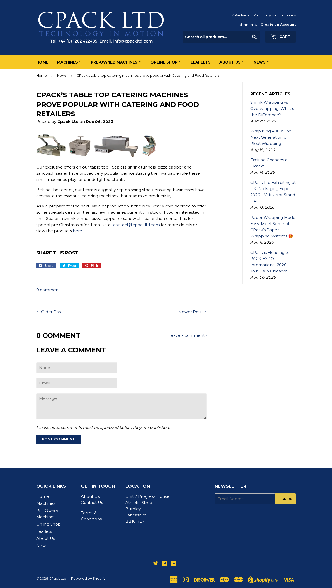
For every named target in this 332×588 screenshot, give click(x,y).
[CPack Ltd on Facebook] (164, 564)
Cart (284, 36)
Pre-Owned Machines (115, 62)
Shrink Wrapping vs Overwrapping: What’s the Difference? (272, 108)
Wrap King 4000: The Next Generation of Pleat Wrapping (271, 137)
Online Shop (164, 62)
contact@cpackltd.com (136, 224)
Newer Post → (192, 311)
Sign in (246, 24)
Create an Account (278, 24)
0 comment (48, 289)
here (77, 230)
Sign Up (285, 499)
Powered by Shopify (88, 578)
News (260, 62)
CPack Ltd (57, 578)
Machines (68, 62)
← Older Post (49, 311)
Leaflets (201, 62)
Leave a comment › (187, 335)
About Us (230, 62)
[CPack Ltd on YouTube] (173, 564)
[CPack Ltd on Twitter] (155, 564)
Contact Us (92, 502)
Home (42, 62)
